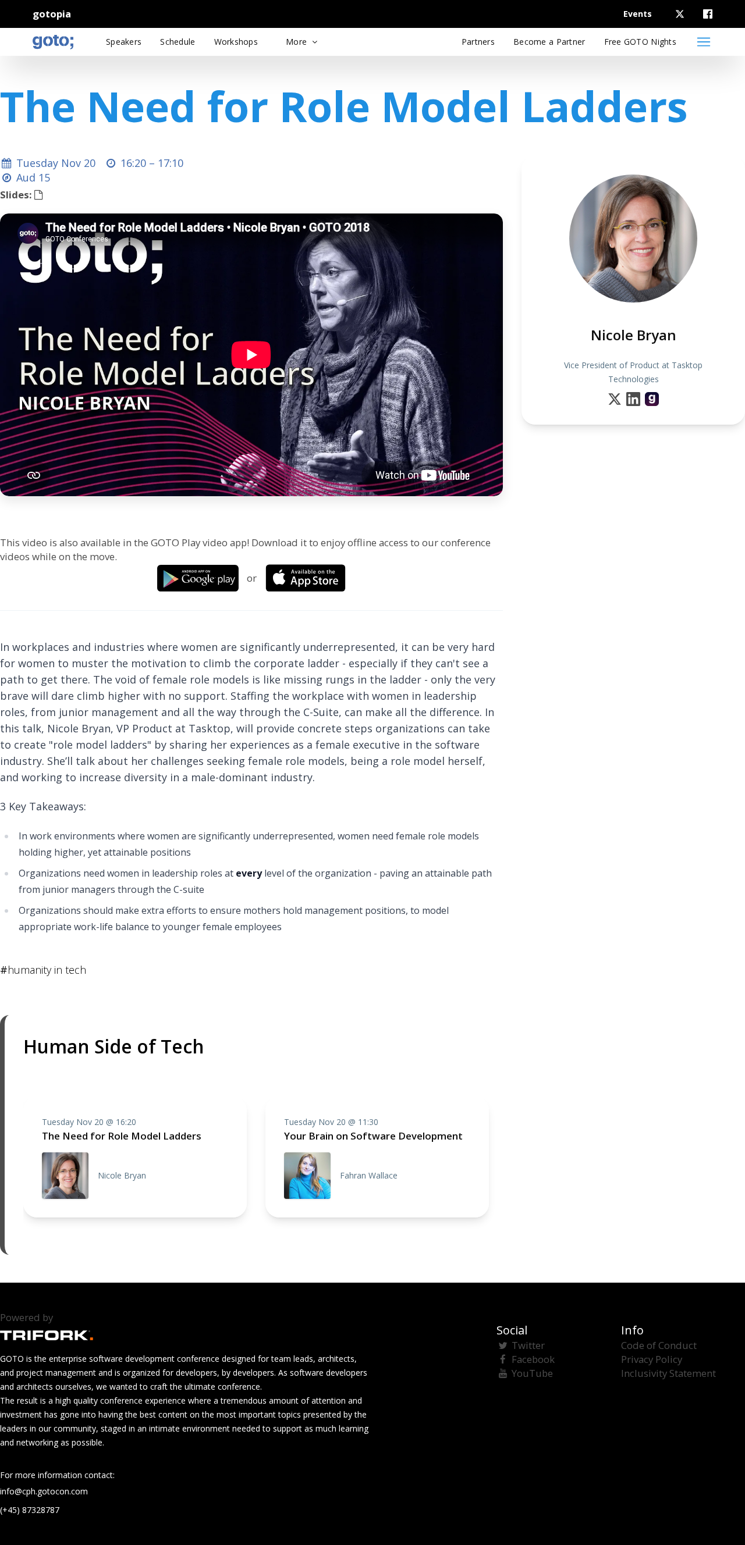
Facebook (533, 1359)
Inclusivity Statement (668, 1373)
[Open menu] (703, 42)
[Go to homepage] (53, 42)
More (297, 41)
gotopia (52, 13)
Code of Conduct (659, 1345)
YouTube (532, 1373)
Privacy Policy (651, 1359)
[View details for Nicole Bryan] (652, 399)
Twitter (528, 1345)
